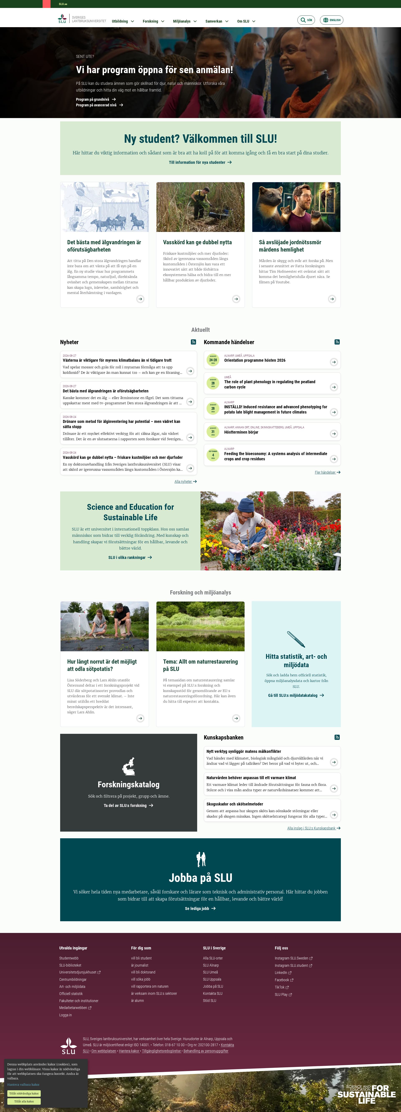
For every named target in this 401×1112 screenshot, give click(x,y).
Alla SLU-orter (213, 958)
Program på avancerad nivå (96, 105)
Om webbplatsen (103, 1051)
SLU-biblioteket (70, 965)
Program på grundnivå (92, 99)
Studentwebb (69, 958)
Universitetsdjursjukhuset (77, 972)
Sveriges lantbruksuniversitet (89, 19)
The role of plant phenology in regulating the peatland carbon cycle (269, 384)
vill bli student (141, 958)
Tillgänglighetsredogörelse (161, 1051)
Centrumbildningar (72, 979)
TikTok (279, 987)
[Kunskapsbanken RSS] (337, 738)
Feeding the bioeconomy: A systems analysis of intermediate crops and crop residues (275, 456)
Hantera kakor (129, 1051)
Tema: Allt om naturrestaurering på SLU (200, 665)
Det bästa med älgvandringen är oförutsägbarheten (104, 246)
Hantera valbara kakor (23, 1085)
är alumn (137, 1000)
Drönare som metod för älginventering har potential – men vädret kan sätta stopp (121, 424)
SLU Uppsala (212, 979)
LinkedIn (281, 972)
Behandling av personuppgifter (206, 1051)
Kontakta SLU (212, 993)
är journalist (139, 965)
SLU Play (281, 994)
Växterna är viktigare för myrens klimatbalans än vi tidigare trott (117, 360)
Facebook (282, 980)
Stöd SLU (209, 1000)
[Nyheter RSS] (193, 342)
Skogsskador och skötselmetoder (235, 804)
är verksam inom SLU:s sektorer (154, 993)
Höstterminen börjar (241, 432)
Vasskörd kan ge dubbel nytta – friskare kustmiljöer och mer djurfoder (123, 457)
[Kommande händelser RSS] (337, 342)
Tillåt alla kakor (24, 1101)
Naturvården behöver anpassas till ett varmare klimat (251, 777)
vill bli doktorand (143, 972)
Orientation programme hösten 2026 (255, 360)
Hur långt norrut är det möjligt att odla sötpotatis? (102, 665)
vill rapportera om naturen (150, 986)
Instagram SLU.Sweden (291, 958)
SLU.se (63, 4)
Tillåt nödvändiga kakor (24, 1093)
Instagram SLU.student (291, 965)
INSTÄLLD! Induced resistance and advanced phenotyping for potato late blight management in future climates (275, 409)
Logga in (65, 1015)
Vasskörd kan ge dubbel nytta (197, 242)
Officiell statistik (71, 993)
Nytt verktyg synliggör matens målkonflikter (244, 751)
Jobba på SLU (213, 986)
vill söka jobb (140, 979)
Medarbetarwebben (73, 1007)
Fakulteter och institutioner (78, 1001)
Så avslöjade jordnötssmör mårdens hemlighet (290, 246)
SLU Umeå (210, 972)
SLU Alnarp (211, 965)
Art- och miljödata (72, 986)
